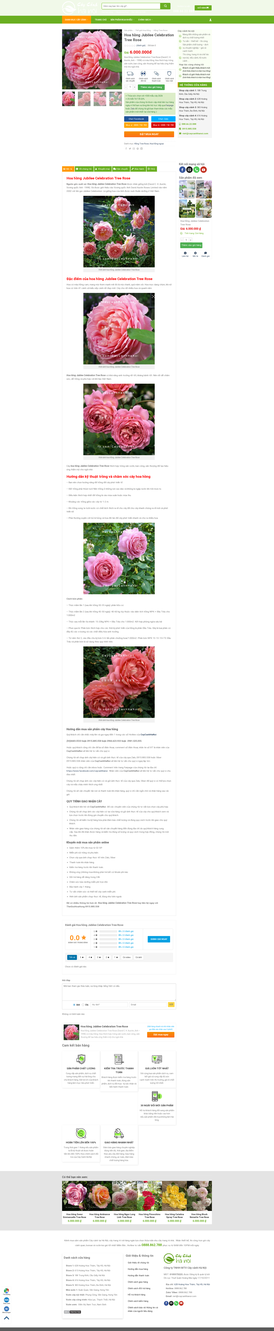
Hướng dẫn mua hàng (138, 1269)
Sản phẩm (128, 30)
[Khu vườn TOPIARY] (187, 208)
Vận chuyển (122, 169)
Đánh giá (205, 256)
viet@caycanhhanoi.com (195, 133)
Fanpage (170, 105)
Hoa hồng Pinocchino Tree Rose (149, 1215)
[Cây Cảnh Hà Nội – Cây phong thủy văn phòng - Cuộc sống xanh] (79, 8)
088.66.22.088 (183, 11)
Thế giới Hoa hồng (143, 30)
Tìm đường (6, 1294)
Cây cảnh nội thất (138, 12)
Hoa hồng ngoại (157, 144)
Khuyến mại (104, 169)
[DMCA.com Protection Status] (72, 1312)
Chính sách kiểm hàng (138, 1301)
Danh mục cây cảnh (75, 20)
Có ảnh (139, 957)
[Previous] (66, 59)
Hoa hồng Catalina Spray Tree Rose (174, 1215)
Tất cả (72, 957)
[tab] (68, 169)
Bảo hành (139, 169)
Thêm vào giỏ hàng (151, 87)
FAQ (153, 169)
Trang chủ (101, 20)
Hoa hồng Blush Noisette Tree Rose (199, 1215)
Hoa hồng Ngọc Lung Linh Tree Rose (124, 1215)
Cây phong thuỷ (122, 12)
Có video (127, 957)
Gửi (171, 1004)
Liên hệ (185, 256)
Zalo (133, 108)
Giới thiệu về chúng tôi (138, 1262)
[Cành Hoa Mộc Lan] (204, 189)
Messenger (6, 1312)
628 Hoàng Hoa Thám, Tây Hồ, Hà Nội (192, 1284)
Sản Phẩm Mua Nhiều (121, 20)
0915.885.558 (189, 129)
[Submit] (165, 6)
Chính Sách (144, 20)
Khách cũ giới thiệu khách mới (196, 69)
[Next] (117, 59)
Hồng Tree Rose (161, 30)
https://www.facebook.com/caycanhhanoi (87, 771)
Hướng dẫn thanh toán (138, 1275)
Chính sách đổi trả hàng (139, 1288)
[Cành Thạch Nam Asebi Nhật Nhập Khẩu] (187, 189)
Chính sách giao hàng (138, 1282)
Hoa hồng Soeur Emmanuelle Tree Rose (74, 1215)
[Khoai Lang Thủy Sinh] (204, 208)
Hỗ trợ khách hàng (136, 1294)
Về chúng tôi (85, 169)
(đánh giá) (141, 45)
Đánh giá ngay (159, 939)
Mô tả (69, 169)
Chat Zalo (6, 1303)
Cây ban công (107, 12)
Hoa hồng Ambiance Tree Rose (99, 1215)
